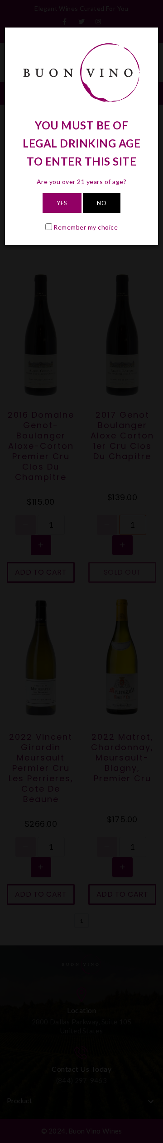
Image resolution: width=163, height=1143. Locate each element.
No (101, 203)
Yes (62, 203)
